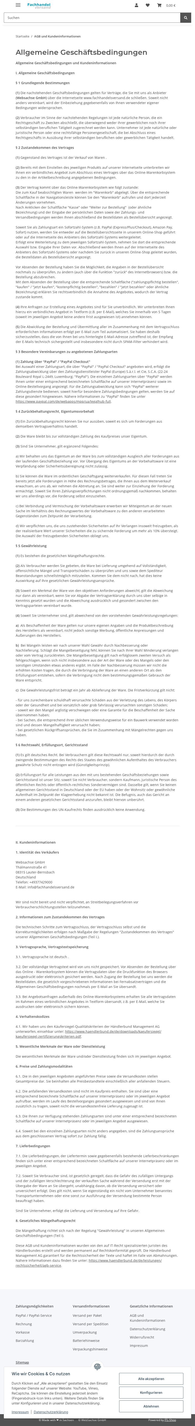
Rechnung (24, 1324)
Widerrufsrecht (142, 1337)
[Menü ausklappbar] (18, 3)
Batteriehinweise (86, 1340)
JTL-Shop (170, 1420)
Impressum (20, 1412)
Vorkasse (23, 1332)
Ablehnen (151, 1406)
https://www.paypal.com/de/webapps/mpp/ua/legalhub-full (63, 401)
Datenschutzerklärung (51, 1412)
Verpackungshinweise (90, 1349)
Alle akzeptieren (151, 1379)
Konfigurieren (151, 1392)
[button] (136, 5)
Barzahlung (25, 1340)
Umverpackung (85, 1332)
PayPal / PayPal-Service (34, 1315)
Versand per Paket (87, 1315)
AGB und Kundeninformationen (147, 1318)
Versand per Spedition (90, 1324)
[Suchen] (185, 18)
